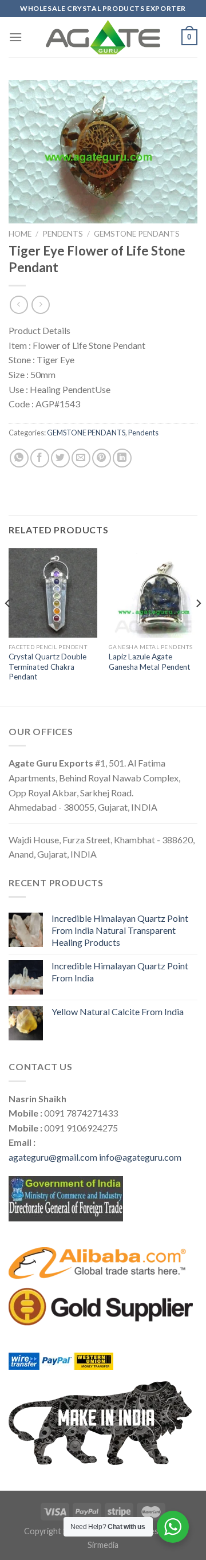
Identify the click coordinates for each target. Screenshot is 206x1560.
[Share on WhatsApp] (19, 458)
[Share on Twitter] (60, 458)
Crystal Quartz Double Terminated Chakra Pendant (47, 666)
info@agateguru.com (140, 1157)
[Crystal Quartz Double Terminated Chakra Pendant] (53, 592)
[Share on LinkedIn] (122, 458)
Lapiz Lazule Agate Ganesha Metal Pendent (150, 661)
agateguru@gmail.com (53, 1157)
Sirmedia (103, 1545)
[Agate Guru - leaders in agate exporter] (103, 37)
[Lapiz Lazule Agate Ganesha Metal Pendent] (153, 592)
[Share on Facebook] (39, 458)
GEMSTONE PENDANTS (137, 233)
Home (20, 233)
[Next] (198, 626)
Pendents (62, 233)
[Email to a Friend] (81, 458)
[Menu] (15, 37)
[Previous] (8, 626)
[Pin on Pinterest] (101, 458)
